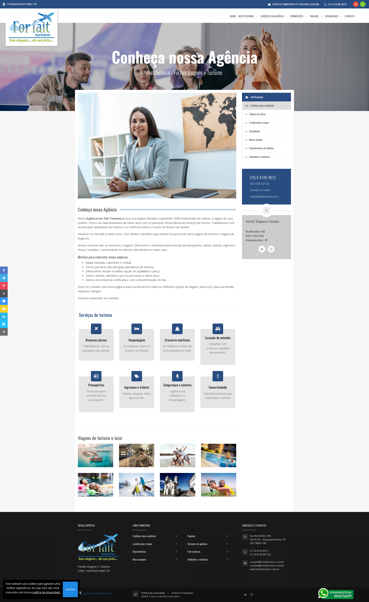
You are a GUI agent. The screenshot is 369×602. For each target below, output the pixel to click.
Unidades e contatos (197, 559)
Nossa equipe (139, 559)
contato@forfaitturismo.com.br (267, 562)
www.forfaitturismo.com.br (264, 569)
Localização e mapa (142, 544)
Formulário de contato (260, 190)
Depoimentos (139, 551)
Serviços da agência (197, 544)
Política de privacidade (153, 592)
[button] (4, 270)
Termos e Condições (182, 592)
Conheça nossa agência (144, 536)
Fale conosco (193, 551)
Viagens (191, 536)
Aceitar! (70, 589)
